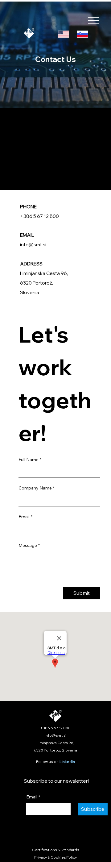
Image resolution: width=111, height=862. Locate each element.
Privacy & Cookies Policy (55, 857)
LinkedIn (67, 761)
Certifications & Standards (55, 849)
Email (25, 516)
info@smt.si (33, 244)
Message (29, 545)
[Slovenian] (82, 34)
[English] (63, 34)
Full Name (29, 459)
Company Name (36, 488)
